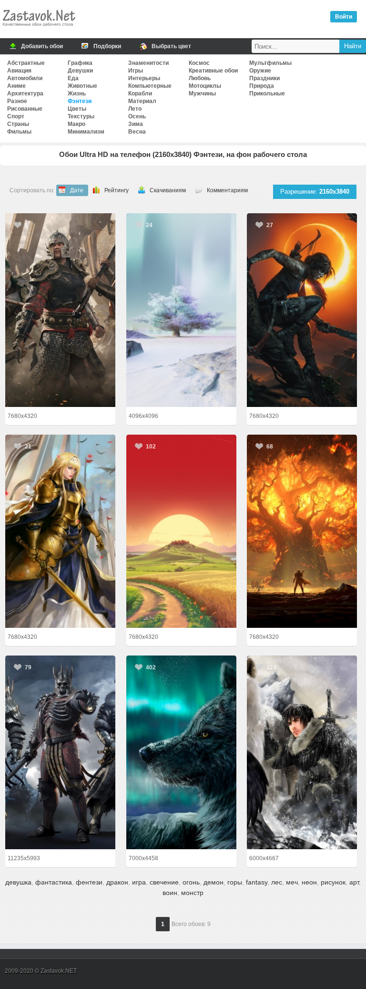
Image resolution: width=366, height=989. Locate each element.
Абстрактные (26, 63)
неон (309, 882)
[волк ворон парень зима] (302, 752)
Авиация (19, 70)
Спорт (15, 116)
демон (213, 882)
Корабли (140, 93)
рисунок (333, 882)
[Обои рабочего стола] (38, 28)
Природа (261, 86)
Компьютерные (150, 86)
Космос (199, 63)
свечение (164, 882)
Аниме (16, 86)
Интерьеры (144, 78)
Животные (82, 86)
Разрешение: (314, 191)
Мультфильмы (270, 63)
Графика (80, 63)
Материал (142, 101)
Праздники (264, 78)
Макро (76, 124)
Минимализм (86, 131)
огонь (191, 882)
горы (234, 882)
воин (170, 892)
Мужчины (202, 93)
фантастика (53, 882)
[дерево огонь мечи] (302, 531)
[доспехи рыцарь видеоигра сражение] (60, 310)
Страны (18, 124)
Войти (343, 16)
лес (276, 882)
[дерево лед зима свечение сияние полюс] (181, 310)
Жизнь (77, 93)
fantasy (256, 882)
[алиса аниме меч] (60, 531)
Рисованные (24, 108)
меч (292, 882)
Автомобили (24, 78)
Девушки (80, 70)
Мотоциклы (205, 86)
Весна (137, 131)
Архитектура (25, 93)
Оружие (260, 70)
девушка (18, 882)
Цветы (77, 108)
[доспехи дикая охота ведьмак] (60, 752)
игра (139, 882)
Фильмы (19, 131)
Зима (135, 124)
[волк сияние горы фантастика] (181, 752)
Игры (135, 70)
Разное (17, 101)
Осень (137, 116)
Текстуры (81, 116)
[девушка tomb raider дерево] (302, 310)
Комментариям (227, 190)
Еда (73, 78)
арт (354, 882)
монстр (192, 892)
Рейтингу (116, 190)
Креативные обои (213, 70)
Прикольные (267, 93)
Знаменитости (148, 63)
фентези (89, 882)
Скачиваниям (168, 190)
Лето (135, 108)
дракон (117, 882)
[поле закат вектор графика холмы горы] (181, 531)
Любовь (200, 78)
